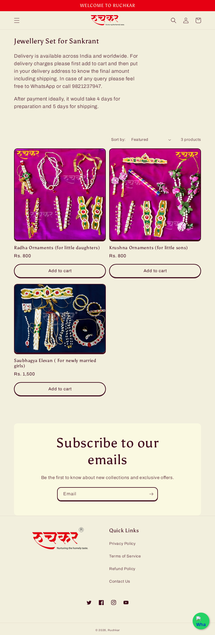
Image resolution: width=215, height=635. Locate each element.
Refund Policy (122, 569)
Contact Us (119, 581)
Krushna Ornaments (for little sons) (148, 247)
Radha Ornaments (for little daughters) (57, 247)
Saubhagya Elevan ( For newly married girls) (55, 363)
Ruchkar (114, 630)
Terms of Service (125, 556)
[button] (17, 20)
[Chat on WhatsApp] (201, 621)
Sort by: (118, 139)
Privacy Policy (122, 543)
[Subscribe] (151, 494)
